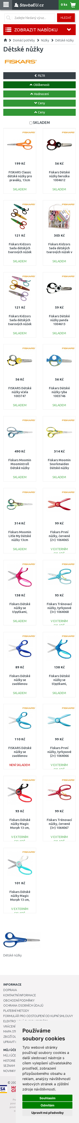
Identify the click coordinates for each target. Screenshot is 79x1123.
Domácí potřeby (24, 40)
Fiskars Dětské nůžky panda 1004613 (59, 320)
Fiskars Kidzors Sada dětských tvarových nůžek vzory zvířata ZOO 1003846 (20, 324)
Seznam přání (13, 1065)
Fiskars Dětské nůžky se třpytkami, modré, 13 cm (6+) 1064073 (59, 684)
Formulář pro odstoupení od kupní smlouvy (38, 1016)
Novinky (9, 1071)
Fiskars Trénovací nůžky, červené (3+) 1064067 (59, 823)
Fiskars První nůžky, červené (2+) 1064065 (59, 536)
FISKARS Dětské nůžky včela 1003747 (19, 392)
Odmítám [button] (47, 1105)
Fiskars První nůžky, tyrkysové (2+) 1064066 (59, 752)
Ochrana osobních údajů (23, 1005)
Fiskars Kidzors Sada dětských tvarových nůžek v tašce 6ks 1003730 (59, 252)
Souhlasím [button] (48, 1098)
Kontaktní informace (19, 995)
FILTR (41, 75)
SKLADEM (41, 122)
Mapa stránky (13, 1031)
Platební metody (16, 1010)
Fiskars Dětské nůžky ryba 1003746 (59, 392)
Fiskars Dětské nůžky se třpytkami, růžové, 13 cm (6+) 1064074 (19, 612)
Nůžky (45, 40)
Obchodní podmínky (18, 1000)
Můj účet (10, 1055)
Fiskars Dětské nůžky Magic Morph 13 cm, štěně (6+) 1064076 (19, 900)
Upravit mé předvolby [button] (47, 1112)
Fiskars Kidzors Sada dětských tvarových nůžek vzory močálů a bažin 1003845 (20, 252)
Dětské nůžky (64, 40)
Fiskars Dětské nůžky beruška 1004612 (59, 176)
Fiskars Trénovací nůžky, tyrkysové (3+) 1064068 (59, 608)
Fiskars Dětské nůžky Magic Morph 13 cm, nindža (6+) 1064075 (19, 828)
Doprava (10, 990)
